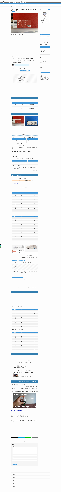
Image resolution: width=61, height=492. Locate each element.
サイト (13, 459)
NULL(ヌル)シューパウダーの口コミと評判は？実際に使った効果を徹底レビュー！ (44, 40)
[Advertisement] (24, 40)
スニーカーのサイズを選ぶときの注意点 (19, 80)
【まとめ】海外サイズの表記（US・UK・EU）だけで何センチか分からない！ (24, 81)
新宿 (41, 62)
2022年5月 (13, 476)
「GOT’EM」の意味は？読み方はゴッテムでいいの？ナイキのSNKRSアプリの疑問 (44, 42)
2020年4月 (13, 479)
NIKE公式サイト (25, 240)
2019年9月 (14, 485)
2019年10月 (14, 483)
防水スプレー (42, 56)
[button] (14, 437)
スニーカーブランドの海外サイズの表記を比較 (20, 77)
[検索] (49, 3)
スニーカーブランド (43, 63)
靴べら (41, 57)
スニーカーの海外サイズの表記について (19, 76)
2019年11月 (14, 482)
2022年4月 (13, 477)
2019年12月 (14, 480)
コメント (13, 446)
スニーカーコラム (13, 11)
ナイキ (41, 66)
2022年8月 (13, 471)
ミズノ (41, 67)
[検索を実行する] (49, 9)
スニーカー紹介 (42, 68)
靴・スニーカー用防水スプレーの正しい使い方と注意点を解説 (44, 36)
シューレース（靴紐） (43, 58)
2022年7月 (13, 473)
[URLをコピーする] (35, 437)
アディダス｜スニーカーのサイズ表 (19, 79)
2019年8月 (14, 486)
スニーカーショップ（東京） (43, 61)
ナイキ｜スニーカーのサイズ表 (18, 78)
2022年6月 (13, 474)
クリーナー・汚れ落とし (43, 50)
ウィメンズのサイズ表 (16, 184)
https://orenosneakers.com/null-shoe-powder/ (16, 410)
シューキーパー (42, 51)
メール (13, 457)
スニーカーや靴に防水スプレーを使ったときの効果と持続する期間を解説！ (44, 38)
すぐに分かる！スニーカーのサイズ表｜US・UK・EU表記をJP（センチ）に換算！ (44, 44)
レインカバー (42, 52)
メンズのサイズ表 (16, 183)
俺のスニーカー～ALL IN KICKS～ (17, 4)
